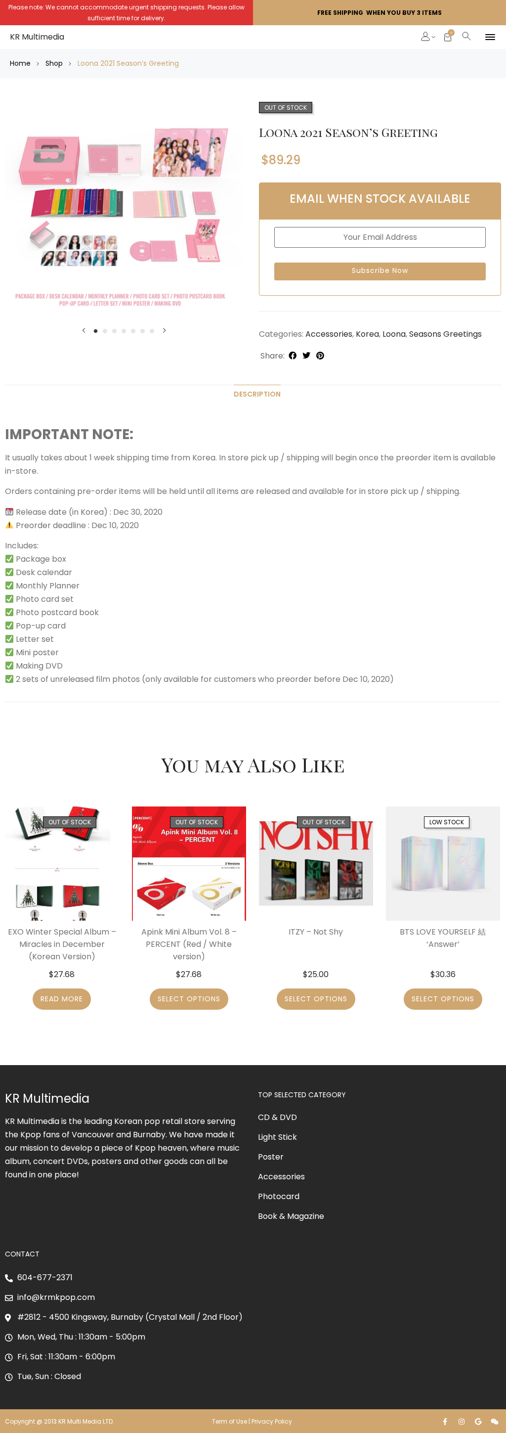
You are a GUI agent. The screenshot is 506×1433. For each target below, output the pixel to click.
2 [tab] (105, 331)
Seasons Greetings (445, 334)
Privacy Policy (273, 1421)
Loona (394, 334)
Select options (189, 999)
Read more (62, 999)
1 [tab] (95, 331)
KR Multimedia (37, 37)
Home (20, 63)
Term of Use (229, 1421)
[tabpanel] (124, 211)
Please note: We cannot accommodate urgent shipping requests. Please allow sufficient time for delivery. (126, 12)
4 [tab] (124, 331)
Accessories (328, 334)
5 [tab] (133, 331)
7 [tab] (152, 331)
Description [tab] (257, 394)
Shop (54, 63)
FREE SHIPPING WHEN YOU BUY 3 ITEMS (379, 12)
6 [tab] (142, 331)
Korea (367, 334)
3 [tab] (114, 331)
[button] (426, 37)
